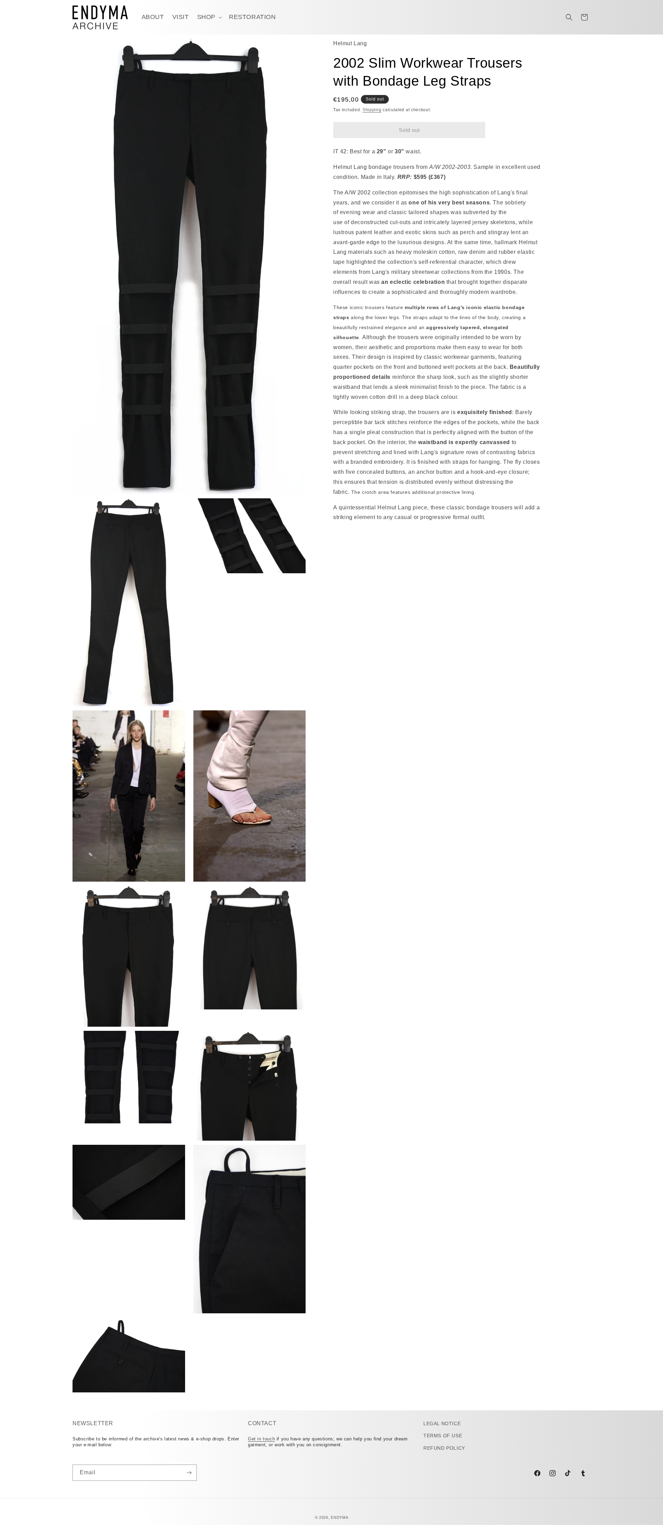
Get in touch (261, 1438)
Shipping (372, 109)
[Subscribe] (188, 1473)
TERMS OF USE (442, 1435)
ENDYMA (339, 1517)
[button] (209, 17)
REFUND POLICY (444, 1448)
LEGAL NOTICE (442, 1423)
